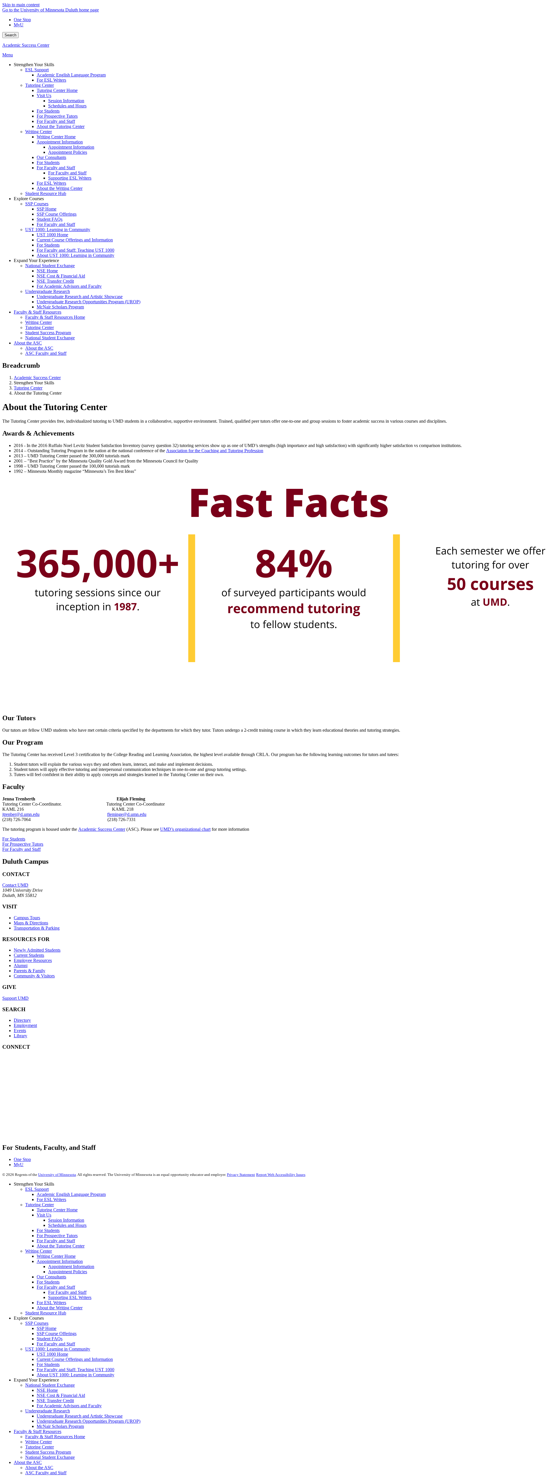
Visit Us (44, 1215)
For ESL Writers (51, 1199)
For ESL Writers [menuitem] (51, 80)
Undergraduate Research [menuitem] (47, 291)
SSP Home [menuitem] (46, 208)
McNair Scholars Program (60, 1426)
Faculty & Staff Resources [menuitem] (37, 312)
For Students (13, 839)
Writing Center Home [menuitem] (56, 136)
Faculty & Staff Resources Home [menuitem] (55, 317)
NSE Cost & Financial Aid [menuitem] (61, 275)
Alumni (21, 965)
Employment (25, 1025)
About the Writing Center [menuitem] (59, 188)
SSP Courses (36, 1323)
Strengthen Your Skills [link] (34, 64)
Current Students (29, 955)
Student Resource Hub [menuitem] (45, 193)
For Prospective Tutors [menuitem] (57, 116)
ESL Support (37, 1189)
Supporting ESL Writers (69, 1297)
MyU (18, 24)
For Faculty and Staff (21, 849)
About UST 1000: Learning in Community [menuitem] (75, 255)
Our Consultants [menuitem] (51, 157)
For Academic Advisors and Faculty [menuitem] (69, 286)
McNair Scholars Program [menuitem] (60, 306)
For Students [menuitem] (48, 111)
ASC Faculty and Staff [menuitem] (45, 353)
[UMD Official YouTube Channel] (45, 1099)
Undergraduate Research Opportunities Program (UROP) (88, 1421)
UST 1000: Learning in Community (57, 1349)
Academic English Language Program (71, 1194)
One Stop (22, 19)
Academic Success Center (25, 45)
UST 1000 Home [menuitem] (52, 234)
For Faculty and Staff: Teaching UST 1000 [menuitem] (75, 250)
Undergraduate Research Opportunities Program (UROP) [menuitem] (88, 301)
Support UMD (15, 998)
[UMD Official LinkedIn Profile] (45, 1114)
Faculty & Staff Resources (37, 1431)
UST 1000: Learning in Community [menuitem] (57, 229)
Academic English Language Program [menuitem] (71, 74)
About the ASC (28, 1462)
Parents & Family (29, 970)
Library (20, 1035)
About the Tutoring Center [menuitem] (61, 126)
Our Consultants (51, 1276)
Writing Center (38, 1251)
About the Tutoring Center (61, 1245)
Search (10, 35)
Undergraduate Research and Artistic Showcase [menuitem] (80, 296)
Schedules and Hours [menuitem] (67, 105)
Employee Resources (33, 960)
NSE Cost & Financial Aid (61, 1395)
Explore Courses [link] (29, 198)
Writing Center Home (56, 1256)
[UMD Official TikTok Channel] (45, 1130)
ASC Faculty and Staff (45, 1472)
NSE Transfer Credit (55, 1400)
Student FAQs (49, 1338)
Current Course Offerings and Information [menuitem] (75, 239)
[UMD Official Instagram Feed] (45, 1083)
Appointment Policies (67, 1271)
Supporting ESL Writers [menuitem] (69, 178)
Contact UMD (15, 885)
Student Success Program (48, 1452)
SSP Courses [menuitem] (36, 203)
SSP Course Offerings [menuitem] (56, 214)
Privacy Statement (241, 1174)
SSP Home (46, 1328)
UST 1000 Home (52, 1354)
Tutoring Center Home (57, 1209)
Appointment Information (60, 1261)
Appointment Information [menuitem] (60, 141)
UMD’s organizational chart (185, 829)
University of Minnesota (57, 1174)
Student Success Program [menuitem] (48, 332)
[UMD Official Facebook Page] (45, 1068)
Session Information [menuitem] (66, 100)
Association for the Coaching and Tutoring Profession (214, 450)
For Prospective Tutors (22, 844)
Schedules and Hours (67, 1225)
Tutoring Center (28, 387)
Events (20, 1030)
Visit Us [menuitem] (44, 95)
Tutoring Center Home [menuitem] (57, 90)
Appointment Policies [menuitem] (67, 152)
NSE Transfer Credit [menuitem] (55, 281)
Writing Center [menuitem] (38, 131)
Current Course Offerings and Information (75, 1359)
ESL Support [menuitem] (37, 69)
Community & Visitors (34, 975)
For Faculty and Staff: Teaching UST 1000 (75, 1369)
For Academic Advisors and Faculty (69, 1405)
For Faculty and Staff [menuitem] (56, 121)
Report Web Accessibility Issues (280, 1174)
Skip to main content (21, 4)
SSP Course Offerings (56, 1333)
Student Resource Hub (45, 1312)
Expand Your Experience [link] (36, 260)
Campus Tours (27, 917)
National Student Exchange (50, 1385)
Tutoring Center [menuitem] (39, 85)
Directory (22, 1020)
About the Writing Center (59, 1307)
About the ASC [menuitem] (28, 343)
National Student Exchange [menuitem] (50, 265)
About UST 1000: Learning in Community (75, 1374)
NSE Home (47, 1390)
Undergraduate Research (47, 1410)
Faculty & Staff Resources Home (55, 1436)
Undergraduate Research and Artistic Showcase (80, 1416)
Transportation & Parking (37, 928)
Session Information (66, 1220)
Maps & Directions (31, 922)
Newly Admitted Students (37, 950)
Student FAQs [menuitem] (49, 219)
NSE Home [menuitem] (47, 270)
